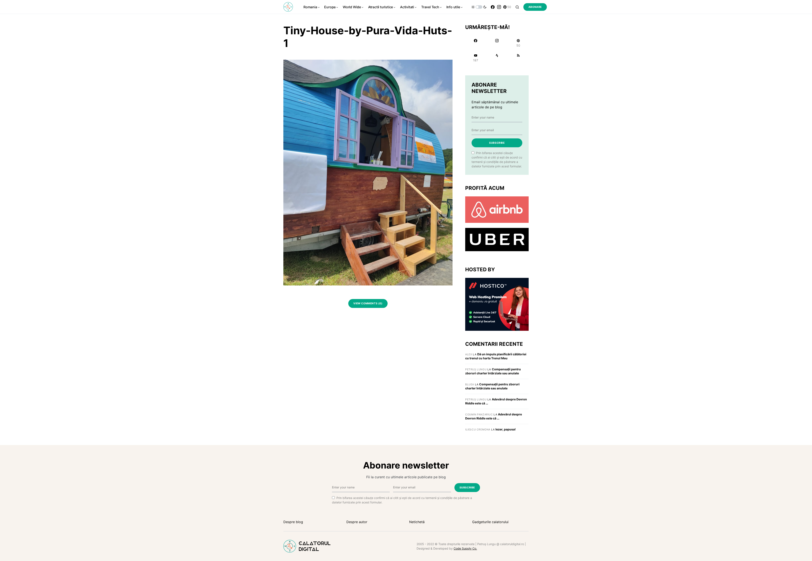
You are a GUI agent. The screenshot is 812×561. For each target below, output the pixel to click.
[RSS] (518, 57)
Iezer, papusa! (505, 429)
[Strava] (497, 57)
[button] (479, 7)
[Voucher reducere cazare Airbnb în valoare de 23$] (497, 209)
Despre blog (293, 522)
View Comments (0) (367, 303)
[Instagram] (499, 7)
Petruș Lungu (476, 369)
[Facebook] (493, 7)
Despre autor (356, 522)
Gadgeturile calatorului (490, 522)
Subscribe (497, 142)
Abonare (535, 6)
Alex (468, 354)
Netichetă (417, 522)
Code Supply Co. (465, 548)
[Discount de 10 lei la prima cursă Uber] (497, 239)
